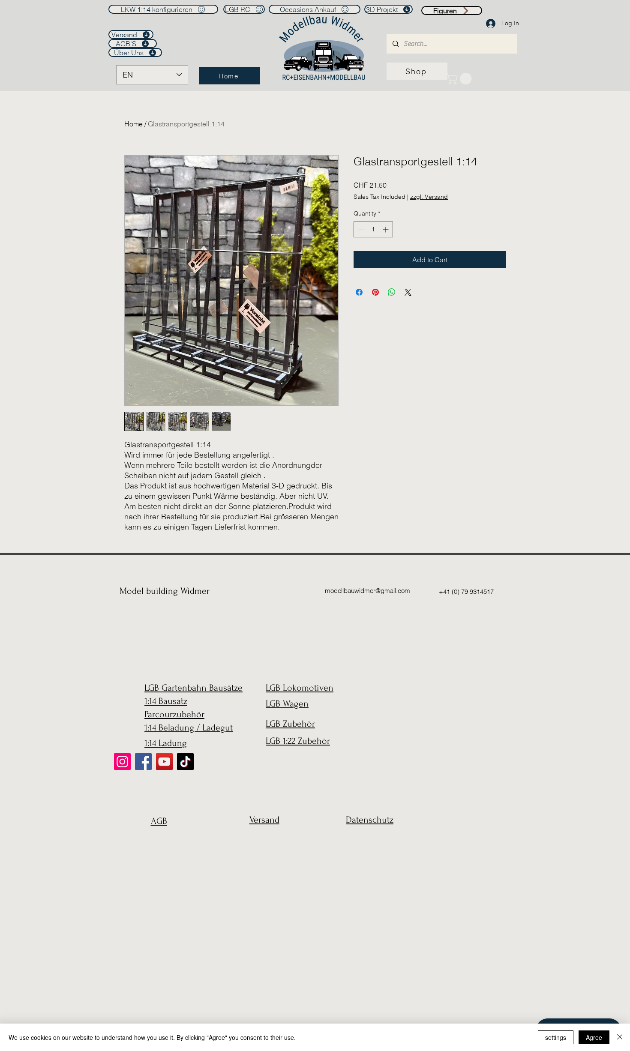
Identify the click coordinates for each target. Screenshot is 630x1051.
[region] (156, 841)
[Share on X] (408, 292)
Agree (594, 1037)
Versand (264, 819)
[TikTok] (185, 761)
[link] (460, 78)
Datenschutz (369, 819)
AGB (159, 821)
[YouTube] (164, 761)
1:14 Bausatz (165, 701)
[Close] (620, 1037)
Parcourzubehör (174, 714)
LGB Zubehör (290, 724)
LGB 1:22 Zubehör (298, 741)
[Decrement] (360, 229)
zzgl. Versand (429, 197)
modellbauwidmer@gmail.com (367, 591)
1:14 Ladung (165, 743)
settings (555, 1037)
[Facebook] (143, 761)
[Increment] (386, 229)
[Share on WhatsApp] (392, 292)
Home (133, 124)
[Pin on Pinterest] (375, 292)
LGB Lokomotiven (299, 688)
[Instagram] (122, 761)
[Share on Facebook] (359, 292)
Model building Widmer (165, 591)
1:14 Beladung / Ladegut (188, 727)
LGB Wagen (287, 703)
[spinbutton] (373, 229)
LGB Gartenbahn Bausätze (193, 688)
